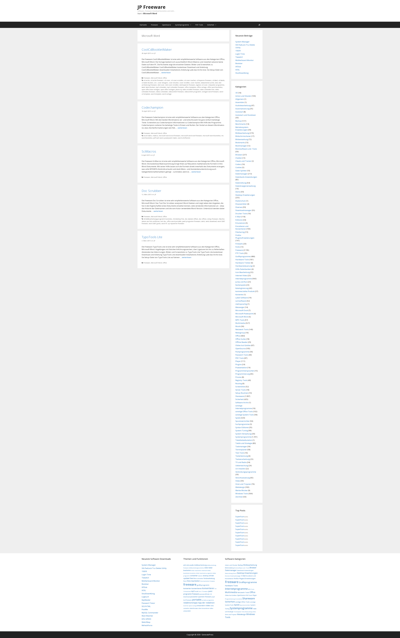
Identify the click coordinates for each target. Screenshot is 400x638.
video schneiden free (207, 89)
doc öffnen (202, 219)
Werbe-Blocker (241, 490)
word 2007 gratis (155, 224)
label (143, 87)
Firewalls (239, 244)
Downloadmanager (243, 210)
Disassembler (241, 204)
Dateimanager (241, 174)
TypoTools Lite (152, 237)
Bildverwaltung (241, 139)
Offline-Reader (241, 342)
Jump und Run (241, 282)
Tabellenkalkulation (243, 440)
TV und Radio (241, 462)
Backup (238, 121)
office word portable (174, 221)
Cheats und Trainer (243, 161)
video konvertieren (203, 608)
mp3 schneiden (161, 87)
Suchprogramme (242, 424)
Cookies (238, 167)
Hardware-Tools (242, 259)
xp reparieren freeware (176, 224)
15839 (238, 50)
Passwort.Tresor (148, 603)
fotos (184, 581)
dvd (216, 83)
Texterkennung (241, 456)
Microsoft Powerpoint (244, 313)
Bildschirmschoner (243, 136)
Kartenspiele (240, 285)
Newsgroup (240, 332)
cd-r (155, 83)
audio (192, 565)
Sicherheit (210, 25)
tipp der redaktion (206, 602)
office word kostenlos (214, 87)
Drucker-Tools (241, 213)
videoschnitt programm (193, 92)
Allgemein (239, 99)
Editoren (238, 220)
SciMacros (149, 151)
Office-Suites (240, 339)
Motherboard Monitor (244, 60)
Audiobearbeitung (243, 105)
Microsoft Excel (241, 310)
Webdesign (240, 487)
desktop (206, 576)
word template (156, 94)
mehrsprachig (241, 304)
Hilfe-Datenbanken (243, 269)
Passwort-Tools (241, 355)
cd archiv (147, 80)
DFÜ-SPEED (146, 619)
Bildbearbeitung (242, 133)
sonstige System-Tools (244, 414)
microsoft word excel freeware (169, 136)
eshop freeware (212, 219)
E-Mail (238, 216)
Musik (238, 326)
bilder (206, 568)
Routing (238, 383)
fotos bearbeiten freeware (207, 581)
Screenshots (240, 386)
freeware (189, 584)
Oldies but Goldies (243, 345)
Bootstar (238, 63)
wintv (203, 221)
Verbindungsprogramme (245, 472)
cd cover (167, 80)
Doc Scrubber (151, 191)
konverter (187, 588)
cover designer (163, 83)
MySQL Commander (150, 612)
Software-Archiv (241, 402)
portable (196, 599)
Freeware (154, 25)
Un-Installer (240, 468)
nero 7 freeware (203, 591)
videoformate (193, 608)
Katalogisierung (242, 288)
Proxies (238, 377)
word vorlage (166, 94)
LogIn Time (240, 54)
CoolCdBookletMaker (157, 49)
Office (165, 78)
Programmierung (242, 374)
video (208, 605)
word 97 (164, 224)
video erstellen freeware (190, 89)
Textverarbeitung (242, 459)
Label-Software (241, 297)
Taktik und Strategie (243, 443)
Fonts (237, 247)
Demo (237, 192)
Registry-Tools (241, 380)
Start (139, 13)
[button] (191, 25)
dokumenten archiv (207, 83)
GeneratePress (207, 635)
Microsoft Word (156, 78)
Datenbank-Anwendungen (246, 177)
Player (238, 361)
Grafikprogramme (242, 256)
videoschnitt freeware (176, 92)
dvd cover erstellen (172, 85)
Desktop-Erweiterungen (245, 195)
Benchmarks (240, 124)
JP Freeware (152, 7)
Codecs (238, 164)
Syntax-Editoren (242, 427)
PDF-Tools (199, 25)
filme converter (198, 578)
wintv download (211, 221)
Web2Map (146, 622)
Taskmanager (241, 446)
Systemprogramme (182, 25)
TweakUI (239, 57)
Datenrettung (240, 183)
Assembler (239, 102)
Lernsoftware (240, 301)
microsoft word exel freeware (191, 136)
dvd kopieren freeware (187, 85)
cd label (215, 80)
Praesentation (241, 367)
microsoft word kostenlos (212, 136)
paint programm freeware (191, 221)
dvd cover (161, 85)
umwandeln (200, 605)
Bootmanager (241, 146)
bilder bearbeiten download (199, 570)
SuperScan (239, 516)
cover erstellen (184, 83)
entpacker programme (216, 85)
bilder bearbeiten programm (204, 573)
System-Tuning (241, 430)
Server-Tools (240, 390)
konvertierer (208, 588)
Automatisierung (242, 108)
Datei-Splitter (240, 170)
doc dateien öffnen (191, 219)
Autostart (239, 112)
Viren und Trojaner (243, 484)
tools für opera (187, 605)
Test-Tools (239, 453)
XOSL (237, 70)
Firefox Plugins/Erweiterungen (245, 578)
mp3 (192, 591)
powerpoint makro (170, 138)
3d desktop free (178, 219)
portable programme (208, 600)
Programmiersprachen (244, 371)
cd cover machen (190, 80)
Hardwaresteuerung (243, 266)
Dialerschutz (240, 201)
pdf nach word (158, 138)
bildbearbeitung (200, 565)
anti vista (186, 565)
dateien (200, 576)
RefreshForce (147, 625)
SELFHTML (146, 606)
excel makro (148, 136)
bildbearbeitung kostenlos (196, 568)
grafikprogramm (203, 585)
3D (236, 93)
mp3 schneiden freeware (175, 87)
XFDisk (238, 66)
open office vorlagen (168, 89)
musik (196, 591)
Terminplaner (241, 449)
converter (194, 575)
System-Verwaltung (243, 434)
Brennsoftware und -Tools (246, 149)
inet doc (163, 221)
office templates (190, 87)
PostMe (145, 609)
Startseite (143, 25)
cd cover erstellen (177, 80)
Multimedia (240, 323)
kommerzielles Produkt (245, 291)
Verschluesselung (242, 477)
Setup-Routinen (241, 393)
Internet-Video (241, 275)
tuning (194, 605)
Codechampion (152, 107)
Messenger (239, 307)
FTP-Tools (239, 253)
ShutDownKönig (242, 73)
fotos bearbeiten (193, 581)
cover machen (195, 83)
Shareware (239, 396)
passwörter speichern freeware (200, 597)
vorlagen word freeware (210, 92)
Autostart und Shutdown (245, 115)
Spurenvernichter (242, 421)
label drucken (150, 87)
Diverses (238, 207)
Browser (238, 154)
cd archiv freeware (157, 80)
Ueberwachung (241, 465)
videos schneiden (162, 92)
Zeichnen (239, 497)
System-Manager (242, 42)
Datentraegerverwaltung (245, 186)
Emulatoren (240, 223)
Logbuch (145, 597)
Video (237, 481)
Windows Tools (241, 493)
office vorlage (202, 87)
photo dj (179, 89)
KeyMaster (146, 600)
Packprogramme (242, 351)
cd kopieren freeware (204, 80)
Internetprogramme (243, 278)
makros (155, 136)
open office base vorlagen (151, 89)
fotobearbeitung (209, 578)
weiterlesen (166, 72)
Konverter (239, 294)
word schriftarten (184, 138)
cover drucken (174, 83)
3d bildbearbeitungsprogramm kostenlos (158, 219)
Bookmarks (240, 142)
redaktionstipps (190, 602)
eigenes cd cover (202, 85)
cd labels (221, 80)
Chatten (238, 158)
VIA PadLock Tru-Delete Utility (154, 568)
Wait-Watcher (147, 616)
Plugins (238, 364)
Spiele (237, 418)
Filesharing (240, 232)
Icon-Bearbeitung (242, 272)
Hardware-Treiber (243, 263)
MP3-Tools (239, 320)
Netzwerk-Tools (241, 329)
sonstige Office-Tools (244, 411)
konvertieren (196, 588)
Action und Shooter (243, 96)
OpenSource (166, 25)
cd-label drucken (147, 83)
